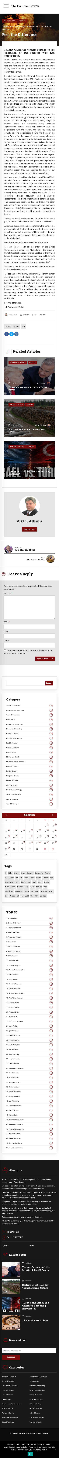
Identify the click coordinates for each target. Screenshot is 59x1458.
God (51, 878)
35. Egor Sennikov (28, 1078)
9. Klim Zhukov (29, 956)
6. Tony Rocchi (29, 942)
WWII (36, 896)
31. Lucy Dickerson (28, 1059)
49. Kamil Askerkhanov (28, 1143)
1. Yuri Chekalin (29, 918)
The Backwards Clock (35, 1320)
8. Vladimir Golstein (29, 951)
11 (14, 838)
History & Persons (29, 748)
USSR (27, 896)
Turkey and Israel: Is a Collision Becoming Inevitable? (29, 472)
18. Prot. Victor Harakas (29, 998)
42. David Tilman (28, 1110)
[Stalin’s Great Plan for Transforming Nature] (29, 418)
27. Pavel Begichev (28, 1040)
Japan (40, 882)
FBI (17, 878)
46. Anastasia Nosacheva (28, 1129)
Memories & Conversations (29, 762)
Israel (34, 882)
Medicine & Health (29, 757)
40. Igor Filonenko (28, 1101)
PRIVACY (5, 1246)
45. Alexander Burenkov (28, 1124)
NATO (32, 887)
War (23, 326)
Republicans (9, 891)
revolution (18, 891)
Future (38, 878)
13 (29, 838)
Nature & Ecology (16, 405)
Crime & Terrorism (29, 715)
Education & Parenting (29, 729)
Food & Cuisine (29, 743)
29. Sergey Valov (28, 1049)
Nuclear (39, 887)
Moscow (20, 887)
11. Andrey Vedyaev (29, 965)
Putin (45, 887)
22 (45, 843)
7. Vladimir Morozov (29, 946)
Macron (46, 882)
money (13, 887)
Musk (27, 887)
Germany (45, 878)
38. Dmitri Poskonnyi (28, 1092)
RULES (32, 1246)
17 (6, 843)
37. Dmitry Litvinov (28, 1087)
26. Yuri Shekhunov (28, 1035)
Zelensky (43, 896)
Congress (30, 873)
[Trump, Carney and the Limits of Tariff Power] (29, 376)
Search (49, 683)
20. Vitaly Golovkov (29, 1007)
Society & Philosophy (29, 794)
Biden (10, 873)
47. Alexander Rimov (28, 1134)
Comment (8, 593)
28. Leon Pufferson (28, 1045)
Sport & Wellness (28, 799)
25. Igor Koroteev (28, 1031)
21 (37, 843)
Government (9, 882)
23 (53, 843)
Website (7, 641)
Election (47, 873)
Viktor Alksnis (13, 315)
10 (6, 838)
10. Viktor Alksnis (29, 960)
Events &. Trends (8, 1390)
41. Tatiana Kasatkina (28, 1106)
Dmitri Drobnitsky (40, 383)
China (23, 873)
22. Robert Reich (29, 1017)
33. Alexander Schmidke (28, 1068)
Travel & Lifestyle (28, 804)
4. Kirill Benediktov (29, 932)
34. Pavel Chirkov (28, 1073)
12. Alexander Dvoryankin (29, 970)
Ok (30, 1454)
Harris (17, 882)
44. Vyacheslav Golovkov (28, 1120)
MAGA (7, 887)
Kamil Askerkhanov (40, 467)
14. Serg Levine (29, 979)
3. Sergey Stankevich (29, 928)
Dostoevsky (39, 873)
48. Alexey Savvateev (28, 1138)
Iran (29, 882)
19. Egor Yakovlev (29, 1003)
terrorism (43, 891)
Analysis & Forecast (17, 447)
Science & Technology (29, 790)
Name (6, 622)
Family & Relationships (28, 738)
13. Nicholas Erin (29, 974)
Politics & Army (9, 21)
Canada (16, 873)
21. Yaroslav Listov (29, 1012)
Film (21, 878)
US (18, 896)
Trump (51, 891)
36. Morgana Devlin (28, 1082)
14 (37, 838)
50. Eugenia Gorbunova (28, 1148)
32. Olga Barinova (28, 1063)
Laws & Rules (29, 752)
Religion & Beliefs (29, 776)
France (32, 878)
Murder (8, 326)
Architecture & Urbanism (29, 710)
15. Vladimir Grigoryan (29, 984)
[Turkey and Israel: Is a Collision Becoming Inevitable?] (29, 460)
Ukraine (16, 326)
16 (53, 838)
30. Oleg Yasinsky (28, 1054)
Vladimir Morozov (40, 425)
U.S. (6, 896)
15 (45, 838)
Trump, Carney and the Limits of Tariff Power (28, 388)
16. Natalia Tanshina (29, 989)
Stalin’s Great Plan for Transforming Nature (27, 430)
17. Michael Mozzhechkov (29, 993)
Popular (22, 21)
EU (6, 878)
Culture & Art (29, 719)
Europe (11, 878)
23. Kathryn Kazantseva (28, 1021)
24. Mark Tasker (28, 1026)
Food (26, 878)
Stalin (37, 891)
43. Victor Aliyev (28, 1115)
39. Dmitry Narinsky (28, 1096)
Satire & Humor (29, 785)
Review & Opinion (29, 780)
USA (22, 896)
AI (5, 873)
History (23, 882)
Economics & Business (18, 363)
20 (29, 843)
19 (22, 843)
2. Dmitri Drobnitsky (29, 923)
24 (6, 849)
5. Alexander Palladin (29, 937)
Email (6, 631)
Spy (32, 891)
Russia (26, 891)
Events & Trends (29, 734)
